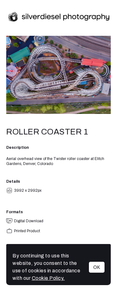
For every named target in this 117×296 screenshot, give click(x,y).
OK (96, 267)
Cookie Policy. (48, 278)
